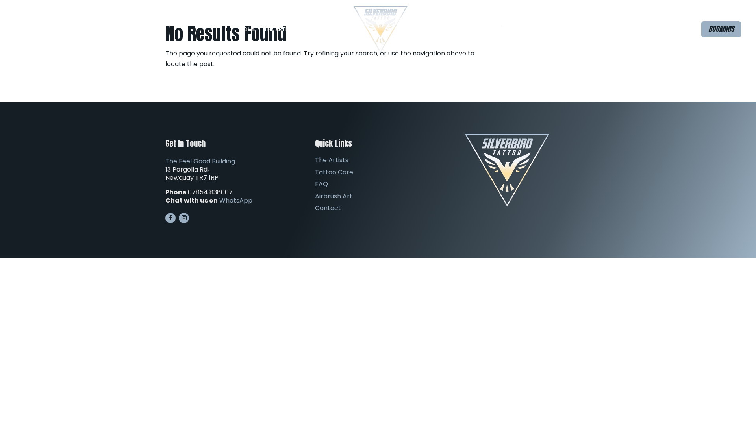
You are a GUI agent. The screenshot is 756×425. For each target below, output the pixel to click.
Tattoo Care (334, 172)
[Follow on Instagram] (184, 218)
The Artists (280, 29)
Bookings (721, 29)
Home (247, 29)
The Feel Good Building (200, 161)
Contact (502, 29)
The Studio (329, 29)
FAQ (421, 29)
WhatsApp (235, 200)
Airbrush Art (462, 29)
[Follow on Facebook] (170, 218)
